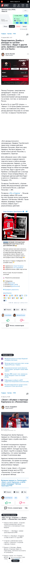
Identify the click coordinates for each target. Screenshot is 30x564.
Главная (3, 33)
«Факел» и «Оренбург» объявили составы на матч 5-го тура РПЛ (14, 536)
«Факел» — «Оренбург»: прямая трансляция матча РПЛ (13, 531)
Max (25, 309)
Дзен (17, 309)
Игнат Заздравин (11, 406)
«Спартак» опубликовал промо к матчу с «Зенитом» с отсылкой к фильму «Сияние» (13, 542)
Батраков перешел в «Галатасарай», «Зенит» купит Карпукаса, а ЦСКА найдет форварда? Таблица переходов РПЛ (14, 483)
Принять (15, 560)
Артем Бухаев (10, 53)
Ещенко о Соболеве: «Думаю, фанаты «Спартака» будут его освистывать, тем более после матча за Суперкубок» (15, 550)
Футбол (9, 33)
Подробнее (17, 558)
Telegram (8, 309)
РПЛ (14, 33)
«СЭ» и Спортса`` (15, 193)
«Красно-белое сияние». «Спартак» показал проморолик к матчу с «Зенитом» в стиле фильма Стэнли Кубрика (14, 525)
